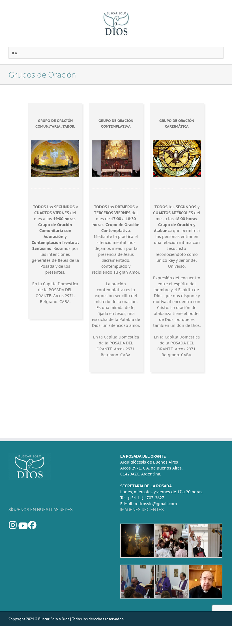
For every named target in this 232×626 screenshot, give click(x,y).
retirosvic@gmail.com (156, 503)
